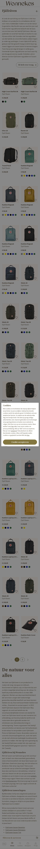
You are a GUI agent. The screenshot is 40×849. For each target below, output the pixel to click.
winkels (33, 776)
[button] (28, 844)
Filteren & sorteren (12, 838)
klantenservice (11, 781)
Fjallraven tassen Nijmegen (15, 830)
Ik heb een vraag (26, 65)
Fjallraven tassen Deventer (15, 827)
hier (12, 426)
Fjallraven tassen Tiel (13, 833)
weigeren (14, 431)
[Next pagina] (27, 659)
